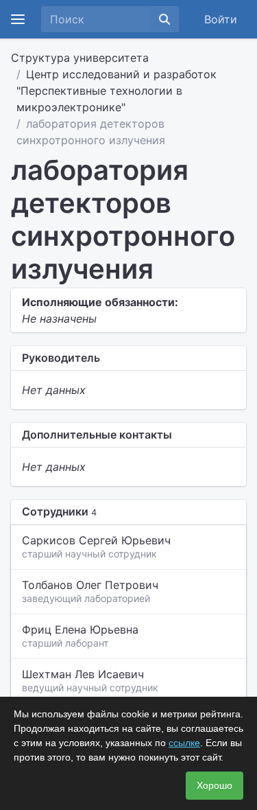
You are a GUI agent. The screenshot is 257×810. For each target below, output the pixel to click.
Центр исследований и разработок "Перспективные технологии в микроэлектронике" (116, 90)
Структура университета (80, 58)
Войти (220, 19)
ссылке (184, 742)
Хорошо (214, 785)
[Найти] (164, 19)
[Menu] (17, 19)
